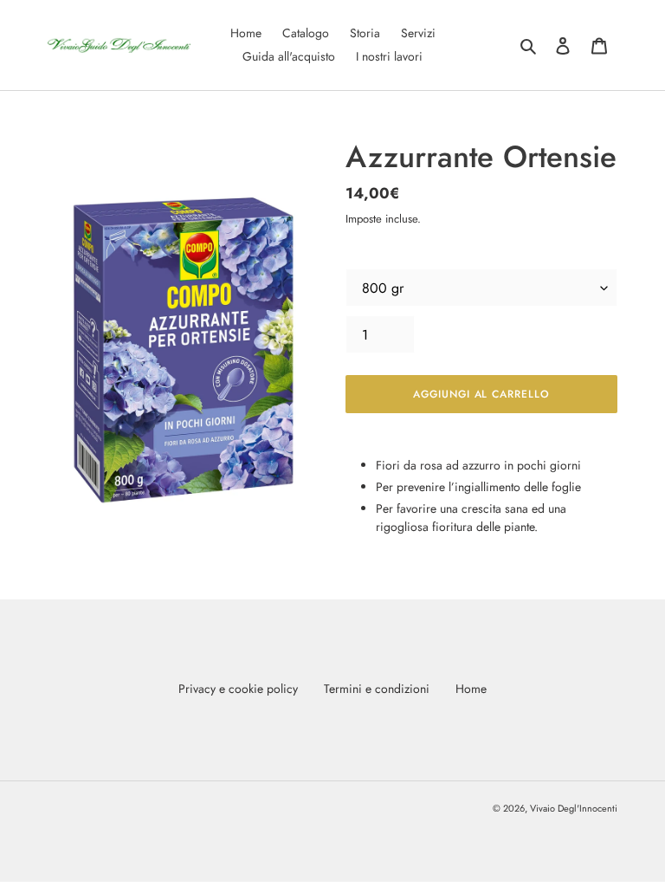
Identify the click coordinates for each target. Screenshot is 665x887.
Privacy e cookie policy (238, 688)
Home (471, 688)
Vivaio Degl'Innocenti (573, 808)
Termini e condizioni (376, 688)
